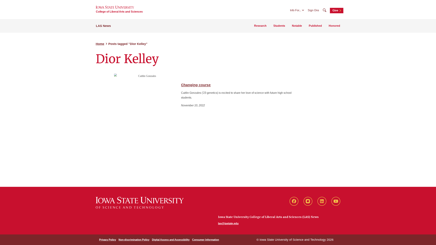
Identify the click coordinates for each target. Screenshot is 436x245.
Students (279, 25)
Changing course (196, 85)
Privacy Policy (107, 239)
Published (315, 25)
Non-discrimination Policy (134, 239)
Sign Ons (313, 10)
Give (335, 10)
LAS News (103, 26)
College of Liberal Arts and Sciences (119, 11)
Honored (334, 25)
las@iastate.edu (228, 223)
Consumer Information (205, 239)
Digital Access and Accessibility (171, 239)
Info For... (295, 10)
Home (100, 44)
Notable (297, 25)
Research (260, 25)
